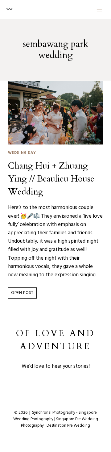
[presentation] (55, 113)
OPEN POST (24, 294)
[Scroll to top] (107, 415)
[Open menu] (99, 9)
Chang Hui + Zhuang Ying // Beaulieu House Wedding (51, 179)
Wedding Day (22, 153)
